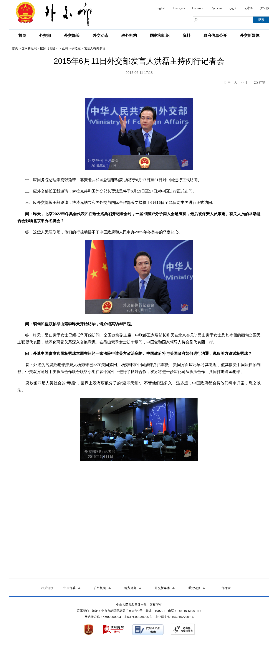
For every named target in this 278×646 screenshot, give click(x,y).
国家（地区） (49, 48)
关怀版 (264, 8)
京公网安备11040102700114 (174, 617)
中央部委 (69, 588)
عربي (232, 8)
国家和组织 (160, 35)
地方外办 (130, 588)
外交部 (45, 35)
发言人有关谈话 (94, 48)
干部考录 (224, 588)
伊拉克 (76, 48)
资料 (186, 35)
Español (197, 8)
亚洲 (65, 48)
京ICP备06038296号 (138, 617)
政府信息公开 (215, 35)
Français (179, 8)
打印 (262, 82)
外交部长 (72, 35)
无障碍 (248, 8)
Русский (216, 8)
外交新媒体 (250, 35)
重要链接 (194, 588)
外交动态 (100, 35)
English (160, 8)
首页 (22, 35)
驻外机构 (129, 35)
